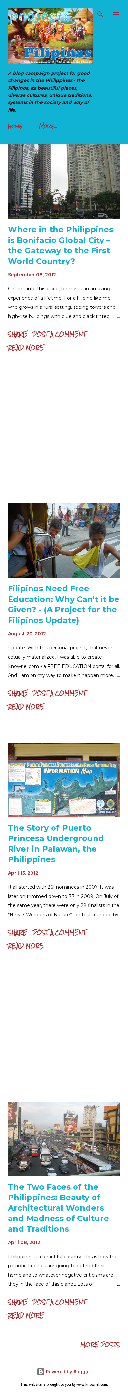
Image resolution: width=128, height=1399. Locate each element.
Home (15, 125)
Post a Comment (59, 334)
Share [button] (17, 334)
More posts (100, 1344)
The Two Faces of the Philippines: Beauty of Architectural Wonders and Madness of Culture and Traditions (58, 1208)
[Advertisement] (64, 430)
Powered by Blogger (68, 1371)
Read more (26, 347)
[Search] (100, 12)
